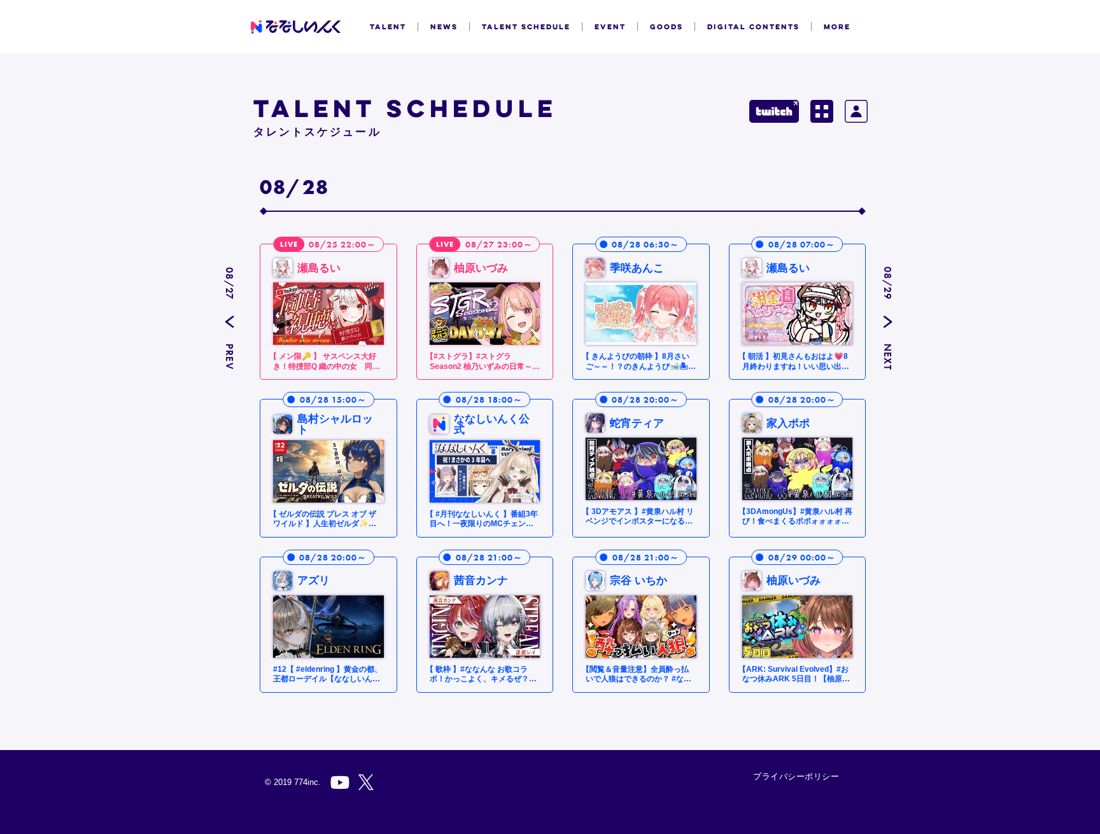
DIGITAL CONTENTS (753, 26)
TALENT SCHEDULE (526, 26)
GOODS (666, 26)
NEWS (444, 26)
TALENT (388, 26)
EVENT (610, 26)
